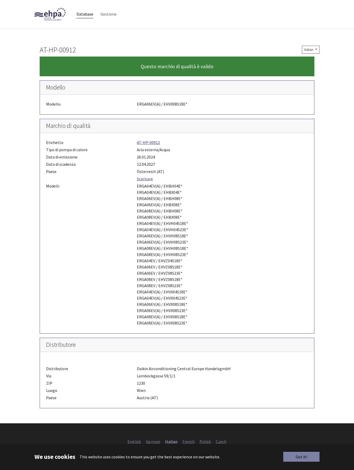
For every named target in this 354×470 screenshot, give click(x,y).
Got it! (301, 456)
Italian (309, 49)
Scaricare (145, 178)
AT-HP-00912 (148, 142)
